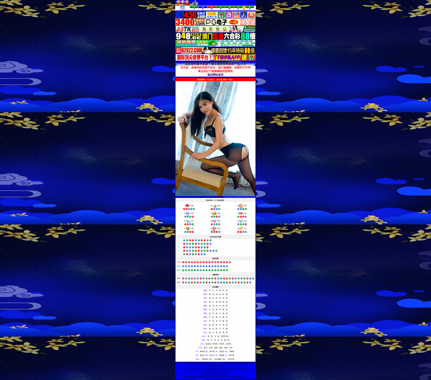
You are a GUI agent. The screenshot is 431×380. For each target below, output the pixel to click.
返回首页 (251, 3)
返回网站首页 (215, 74)
